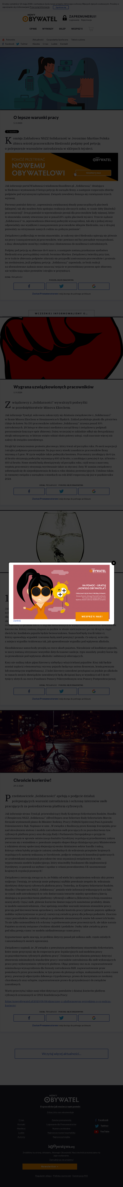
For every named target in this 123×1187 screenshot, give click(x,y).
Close (113, 563)
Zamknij (17, 620)
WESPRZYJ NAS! (92, 616)
